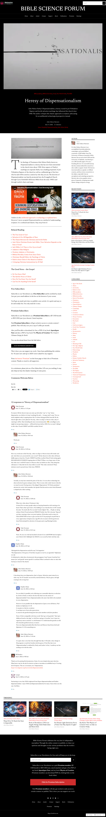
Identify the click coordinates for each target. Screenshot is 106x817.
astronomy (77, 210)
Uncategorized (77, 376)
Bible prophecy (38, 93)
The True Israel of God (19, 235)
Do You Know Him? (19, 274)
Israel (54, 93)
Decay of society (82, 238)
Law (74, 341)
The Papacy (76, 370)
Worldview (76, 383)
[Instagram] (53, 798)
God (74, 323)
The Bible (69, 93)
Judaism (75, 339)
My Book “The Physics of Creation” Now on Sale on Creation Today (88, 725)
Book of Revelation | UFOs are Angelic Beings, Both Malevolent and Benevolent (82, 241)
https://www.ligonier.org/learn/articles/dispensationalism (27, 668)
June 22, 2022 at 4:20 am (28, 589)
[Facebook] (48, 798)
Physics (86, 210)
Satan (88, 238)
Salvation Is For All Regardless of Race (25, 237)
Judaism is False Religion (20, 249)
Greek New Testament (79, 327)
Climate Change (77, 306)
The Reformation (77, 372)
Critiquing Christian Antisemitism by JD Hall (27, 262)
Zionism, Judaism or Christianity (23, 252)
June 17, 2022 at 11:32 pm (23, 408)
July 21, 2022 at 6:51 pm (22, 677)
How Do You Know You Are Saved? (24, 279)
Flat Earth (75, 321)
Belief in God (76, 290)
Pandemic (75, 352)
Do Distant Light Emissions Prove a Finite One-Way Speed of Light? (81, 269)
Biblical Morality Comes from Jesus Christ (26, 254)
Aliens (72, 210)
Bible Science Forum (53, 9)
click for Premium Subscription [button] (23, 345)
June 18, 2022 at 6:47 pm (23, 546)
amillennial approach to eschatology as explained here (39, 218)
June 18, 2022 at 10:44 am (25, 476)
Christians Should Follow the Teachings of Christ (28, 257)
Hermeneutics (77, 331)
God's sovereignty (78, 325)
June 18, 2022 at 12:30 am (23, 449)
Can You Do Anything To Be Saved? (24, 281)
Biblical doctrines (47, 93)
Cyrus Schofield (42, 127)
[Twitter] (50, 798)
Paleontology (76, 350)
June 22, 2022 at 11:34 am (28, 636)
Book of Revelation (87, 236)
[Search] (104, 3)
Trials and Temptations (79, 374)
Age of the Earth (75, 265)
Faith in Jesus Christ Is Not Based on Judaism (27, 259)
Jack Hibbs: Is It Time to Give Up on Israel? (26, 247)
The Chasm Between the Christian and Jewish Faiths (29, 240)
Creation (82, 210)
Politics (75, 356)
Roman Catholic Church (79, 358)
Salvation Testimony (78, 360)
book (42, 770)
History (75, 333)
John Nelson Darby (63, 127)
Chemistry (76, 300)
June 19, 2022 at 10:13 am (28, 530)
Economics (76, 319)
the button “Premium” (22, 358)
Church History (75, 238)
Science (75, 364)
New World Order (61, 93)
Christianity (76, 302)
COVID (75, 310)
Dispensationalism (52, 127)
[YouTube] (55, 798)
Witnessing (76, 381)
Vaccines (75, 379)
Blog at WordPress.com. (53, 813)
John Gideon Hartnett (53, 122)
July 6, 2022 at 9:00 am (22, 656)
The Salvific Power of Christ (21, 277)
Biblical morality (77, 296)
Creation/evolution (78, 314)
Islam (74, 335)
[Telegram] (58, 798)
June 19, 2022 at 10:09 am (25, 570)
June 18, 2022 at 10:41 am (25, 435)
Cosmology (87, 265)
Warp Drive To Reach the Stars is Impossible (80, 213)
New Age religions (78, 345)
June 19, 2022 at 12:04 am (28, 498)
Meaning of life (77, 343)
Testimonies (76, 366)
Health (74, 329)
